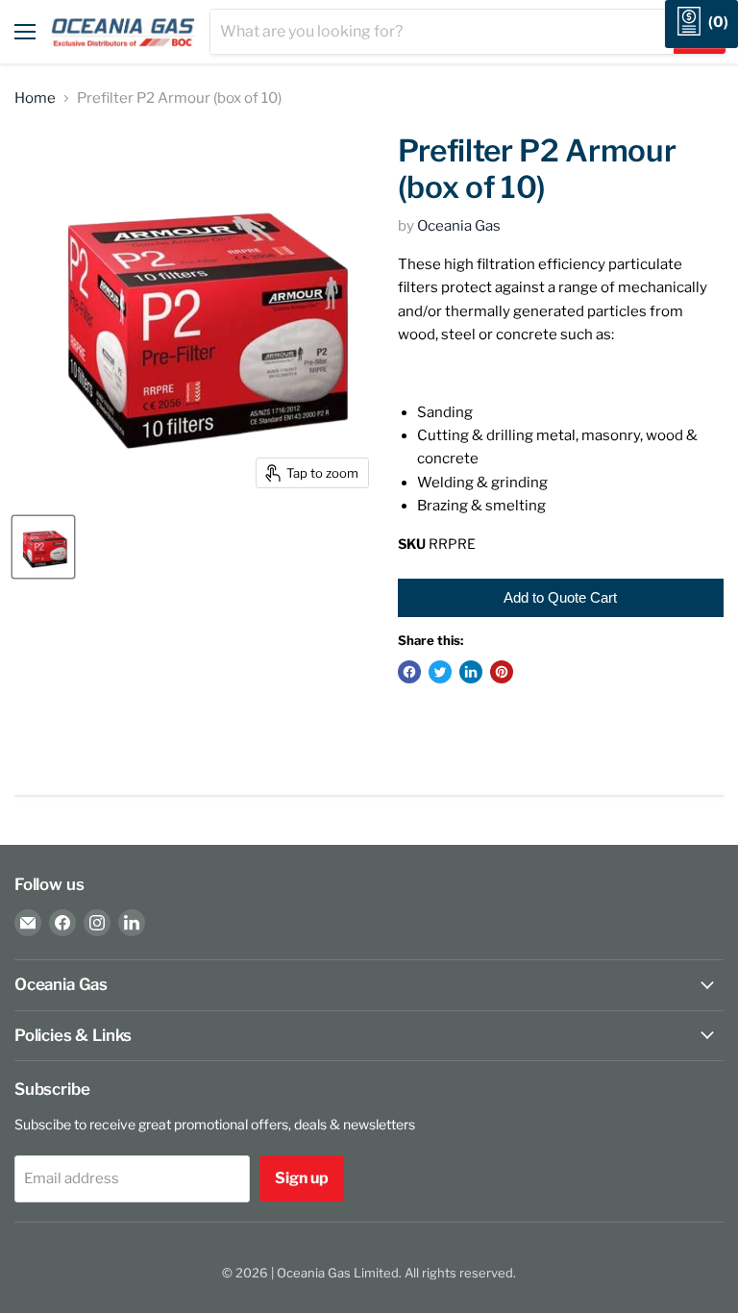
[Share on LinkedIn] (470, 671)
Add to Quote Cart (560, 597)
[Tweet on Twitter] (440, 671)
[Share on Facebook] (409, 671)
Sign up (302, 1178)
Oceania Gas (459, 226)
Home (35, 98)
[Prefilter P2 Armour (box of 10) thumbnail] (43, 547)
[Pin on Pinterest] (501, 671)
